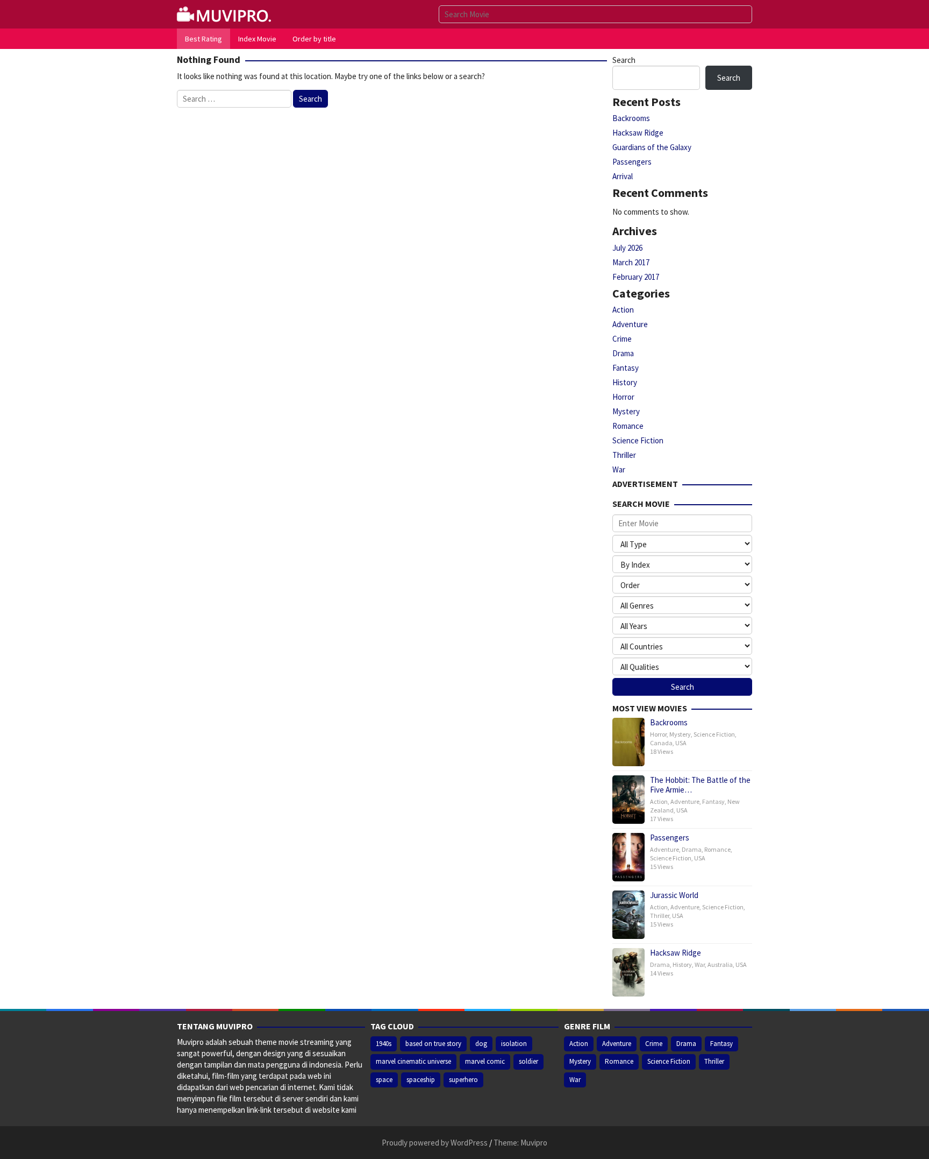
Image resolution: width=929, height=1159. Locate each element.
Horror (623, 397)
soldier (528, 1061)
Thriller (624, 455)
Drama (623, 353)
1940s (383, 1043)
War (618, 469)
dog (481, 1043)
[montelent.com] (225, 13)
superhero (463, 1079)
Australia (720, 964)
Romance (628, 426)
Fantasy (625, 368)
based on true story (433, 1043)
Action (623, 310)
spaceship (420, 1079)
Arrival (622, 176)
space (384, 1079)
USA (681, 743)
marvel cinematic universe (413, 1061)
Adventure (630, 324)
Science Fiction (637, 440)
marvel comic (485, 1061)
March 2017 (630, 262)
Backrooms (631, 118)
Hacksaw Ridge (637, 133)
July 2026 (627, 248)
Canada (661, 743)
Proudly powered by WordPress (435, 1142)
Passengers (632, 162)
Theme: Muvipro (520, 1142)
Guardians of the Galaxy (651, 147)
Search (623, 60)
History (624, 382)
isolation (514, 1043)
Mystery (626, 411)
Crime (622, 339)
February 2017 (635, 277)
